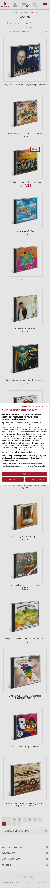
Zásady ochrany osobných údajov (32, 406)
